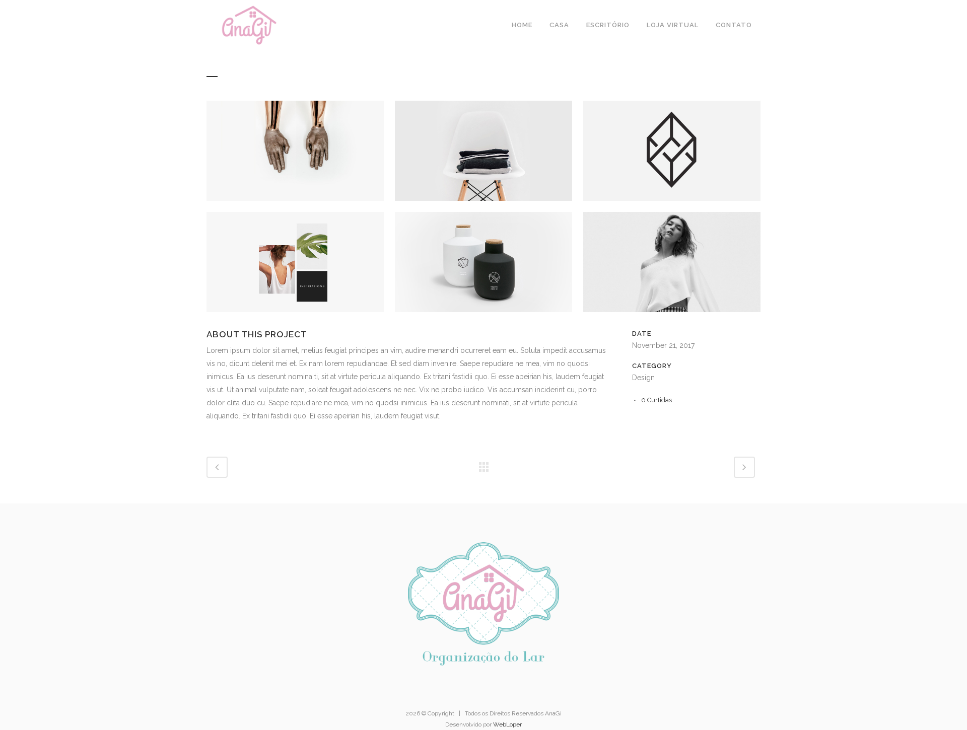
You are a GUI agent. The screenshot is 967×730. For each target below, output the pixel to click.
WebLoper (507, 724)
